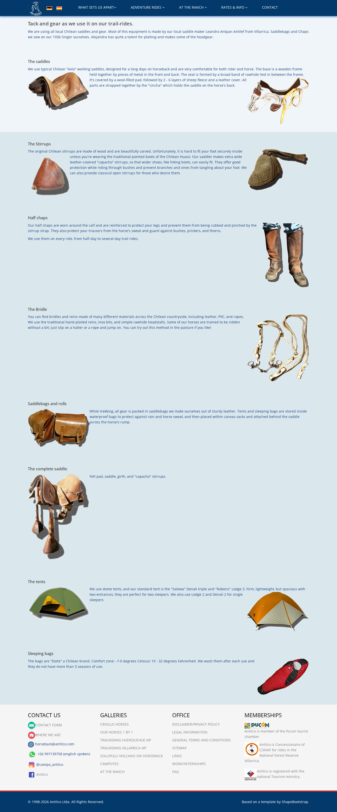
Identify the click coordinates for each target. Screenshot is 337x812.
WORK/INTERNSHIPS (189, 763)
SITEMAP (179, 748)
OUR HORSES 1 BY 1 (116, 732)
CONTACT (270, 7)
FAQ (175, 771)
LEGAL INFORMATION (189, 732)
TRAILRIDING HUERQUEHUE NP (125, 740)
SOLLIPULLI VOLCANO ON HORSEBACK (131, 755)
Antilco (41, 774)
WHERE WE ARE (48, 735)
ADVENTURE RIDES (146, 7)
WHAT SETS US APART (96, 7)
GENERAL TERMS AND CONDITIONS (201, 740)
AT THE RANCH (192, 7)
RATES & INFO (233, 7)
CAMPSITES (109, 763)
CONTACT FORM (48, 725)
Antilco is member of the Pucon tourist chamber (276, 734)
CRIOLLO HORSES (114, 724)
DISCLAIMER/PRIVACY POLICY (196, 724)
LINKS (177, 755)
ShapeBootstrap (295, 801)
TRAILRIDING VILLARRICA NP (123, 748)
